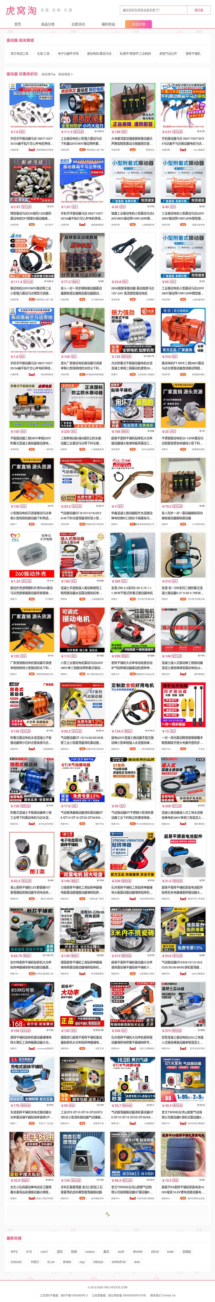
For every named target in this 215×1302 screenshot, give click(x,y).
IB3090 (138, 1251)
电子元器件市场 (68, 53)
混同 (60, 1251)
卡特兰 (34, 1262)
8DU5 (155, 1251)
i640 (137, 1262)
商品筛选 (64, 74)
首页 (17, 24)
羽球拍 (186, 1251)
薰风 (106, 1251)
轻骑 (74, 1251)
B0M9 (67, 1262)
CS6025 (16, 1262)
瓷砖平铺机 (193, 53)
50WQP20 (119, 1262)
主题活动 (78, 24)
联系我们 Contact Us (162, 1295)
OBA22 (98, 1262)
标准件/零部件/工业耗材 (135, 53)
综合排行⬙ (49, 74)
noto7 (44, 1251)
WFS (14, 1251)
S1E (29, 1251)
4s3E (121, 1251)
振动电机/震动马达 (99, 53)
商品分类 (48, 24)
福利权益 (108, 24)
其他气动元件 (168, 53)
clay (82, 1262)
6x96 (170, 1251)
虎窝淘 (22, 10)
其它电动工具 (19, 53)
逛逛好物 (138, 24)
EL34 (51, 1262)
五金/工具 (43, 53)
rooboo (90, 1251)
